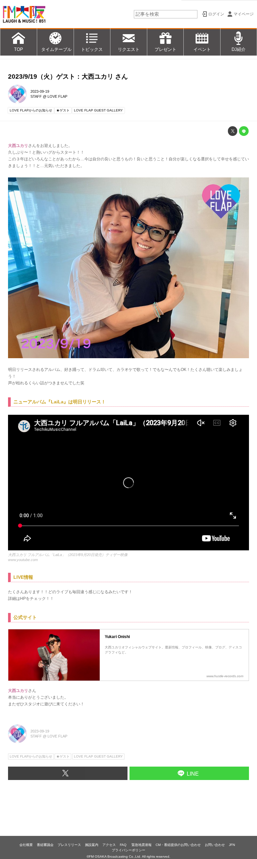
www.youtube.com (23, 560)
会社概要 (26, 845)
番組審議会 (45, 845)
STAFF (36, 96)
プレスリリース (69, 845)
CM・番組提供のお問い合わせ (178, 845)
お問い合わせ (215, 845)
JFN (232, 845)
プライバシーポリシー (128, 850)
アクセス (109, 845)
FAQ (123, 845)
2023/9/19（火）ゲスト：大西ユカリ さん (68, 76)
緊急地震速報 (142, 845)
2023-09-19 (39, 91)
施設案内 (91, 845)
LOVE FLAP (57, 96)
